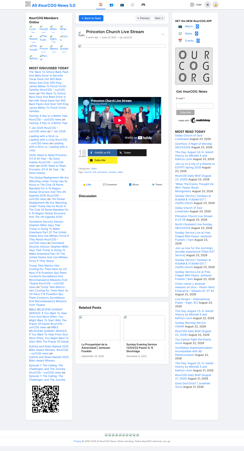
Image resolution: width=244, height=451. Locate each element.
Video (94, 168)
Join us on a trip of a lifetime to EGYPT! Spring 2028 (195, 165)
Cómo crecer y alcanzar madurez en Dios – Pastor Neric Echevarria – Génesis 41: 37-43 (195, 287)
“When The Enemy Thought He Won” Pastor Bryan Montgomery (194, 187)
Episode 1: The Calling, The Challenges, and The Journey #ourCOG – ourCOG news (47, 369)
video (120, 172)
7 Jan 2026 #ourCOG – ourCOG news (43, 129)
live (94, 172)
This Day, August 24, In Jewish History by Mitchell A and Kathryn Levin (194, 155)
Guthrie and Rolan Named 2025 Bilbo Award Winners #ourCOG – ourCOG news (49, 350)
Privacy (77, 441)
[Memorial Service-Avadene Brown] (54, 48)
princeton (103, 172)
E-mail (180, 98)
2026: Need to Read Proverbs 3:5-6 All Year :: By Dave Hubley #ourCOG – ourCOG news (48, 160)
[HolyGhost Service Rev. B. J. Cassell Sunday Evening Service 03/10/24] (44, 29)
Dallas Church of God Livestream (188, 137)
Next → (159, 18)
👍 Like (87, 184)
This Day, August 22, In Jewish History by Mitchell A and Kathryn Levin (194, 366)
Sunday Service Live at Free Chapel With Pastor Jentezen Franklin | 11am (193, 236)
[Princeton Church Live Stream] (44, 48)
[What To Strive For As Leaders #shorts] (64, 29)
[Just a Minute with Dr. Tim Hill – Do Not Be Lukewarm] (64, 38)
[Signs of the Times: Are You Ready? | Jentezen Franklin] (54, 38)
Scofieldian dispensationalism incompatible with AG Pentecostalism (193, 351)
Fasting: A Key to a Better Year (48, 123)
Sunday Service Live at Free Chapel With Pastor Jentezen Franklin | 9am (193, 275)
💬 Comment (110, 184)
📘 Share (134, 184)
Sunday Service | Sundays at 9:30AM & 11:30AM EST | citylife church (193, 199)
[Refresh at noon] (33, 58)
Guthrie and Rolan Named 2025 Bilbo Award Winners (49, 358)
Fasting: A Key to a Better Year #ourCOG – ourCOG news (48, 117)
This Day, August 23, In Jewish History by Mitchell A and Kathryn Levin (194, 314)
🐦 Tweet (157, 184)
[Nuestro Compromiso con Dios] (33, 38)
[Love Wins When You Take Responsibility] (33, 29)
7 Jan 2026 (58, 131)
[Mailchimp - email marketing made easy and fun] (194, 123)
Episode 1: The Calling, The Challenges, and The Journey (47, 377)
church (87, 172)
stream (112, 172)
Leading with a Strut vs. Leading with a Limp (48, 147)
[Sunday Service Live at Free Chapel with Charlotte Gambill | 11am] (64, 48)
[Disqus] (122, 247)
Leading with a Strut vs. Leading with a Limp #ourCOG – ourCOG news (48, 139)
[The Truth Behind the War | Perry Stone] (44, 38)
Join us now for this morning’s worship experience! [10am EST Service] (195, 251)
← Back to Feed (91, 18)
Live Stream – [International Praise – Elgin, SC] (192, 300)
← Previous (143, 18)
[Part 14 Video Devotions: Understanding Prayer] (44, 58)
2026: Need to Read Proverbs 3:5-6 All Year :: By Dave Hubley (47, 169)
